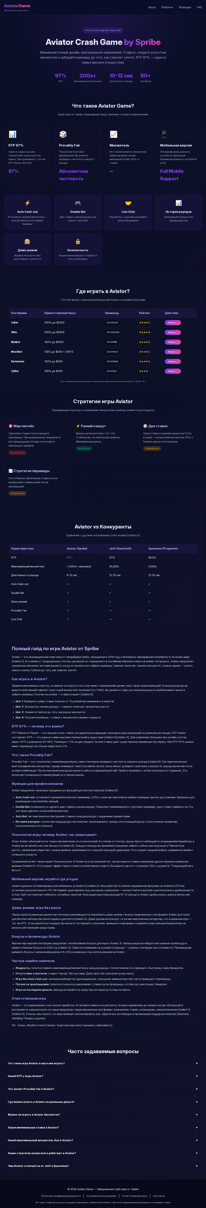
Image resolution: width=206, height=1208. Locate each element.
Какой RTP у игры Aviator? (103, 1076)
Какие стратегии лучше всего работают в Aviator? (103, 1153)
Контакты (159, 1196)
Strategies (185, 7)
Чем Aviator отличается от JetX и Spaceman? (103, 1166)
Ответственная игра (134, 1196)
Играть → (173, 322)
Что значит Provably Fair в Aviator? (103, 1089)
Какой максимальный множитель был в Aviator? (103, 1140)
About (152, 7)
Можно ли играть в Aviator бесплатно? (103, 1114)
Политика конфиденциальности (61, 1196)
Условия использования (101, 1196)
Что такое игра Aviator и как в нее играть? (103, 1063)
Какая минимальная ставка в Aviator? (103, 1127)
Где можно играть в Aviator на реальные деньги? (103, 1101)
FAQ (199, 7)
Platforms (167, 7)
